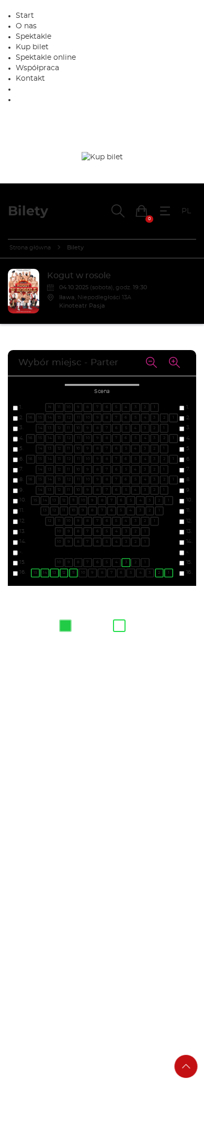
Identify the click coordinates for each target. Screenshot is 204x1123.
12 (64, 572)
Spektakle (33, 36)
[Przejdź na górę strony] (186, 1066)
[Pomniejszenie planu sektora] (151, 363)
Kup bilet (32, 47)
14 (45, 572)
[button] (141, 210)
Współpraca (37, 68)
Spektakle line (46, 57)
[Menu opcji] (165, 210)
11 (73, 572)
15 (35, 572)
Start (25, 15)
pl (186, 211)
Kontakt (30, 78)
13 (54, 572)
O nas (26, 26)
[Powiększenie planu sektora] (174, 363)
